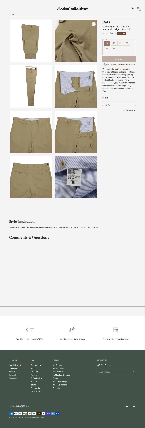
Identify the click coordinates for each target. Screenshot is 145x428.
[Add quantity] (94, 24)
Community (13, 378)
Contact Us (35, 388)
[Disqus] (72, 272)
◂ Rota (13, 15)
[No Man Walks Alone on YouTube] (134, 406)
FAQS (33, 368)
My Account (57, 365)
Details (105, 98)
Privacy (34, 381)
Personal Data (58, 368)
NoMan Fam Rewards (61, 375)
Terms (33, 385)
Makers (12, 372)
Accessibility (36, 365)
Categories (13, 368)
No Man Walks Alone (36, 417)
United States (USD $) (18, 406)
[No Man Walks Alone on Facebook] (127, 406)
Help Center (35, 391)
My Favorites (58, 372)
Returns (34, 375)
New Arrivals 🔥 (15, 365)
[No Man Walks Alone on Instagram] (130, 406)
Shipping (34, 372)
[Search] (132, 8)
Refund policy (36, 378)
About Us (56, 388)
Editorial (12, 375)
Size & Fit (106, 105)
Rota (106, 22)
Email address (104, 369)
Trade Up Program (60, 385)
